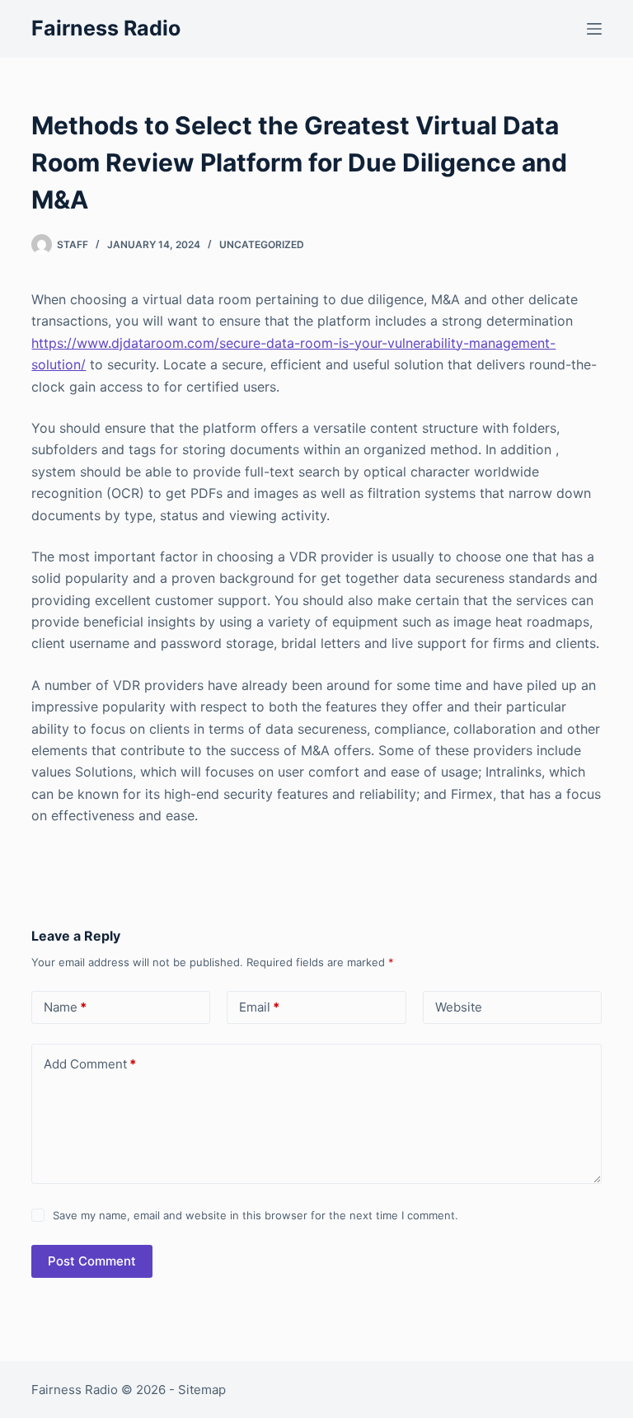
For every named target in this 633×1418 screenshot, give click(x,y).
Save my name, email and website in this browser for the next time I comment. (255, 1215)
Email (259, 1007)
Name (65, 1007)
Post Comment (92, 1261)
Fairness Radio (106, 28)
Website (458, 1007)
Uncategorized (261, 244)
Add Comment (90, 1064)
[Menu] (594, 28)
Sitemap (202, 1389)
